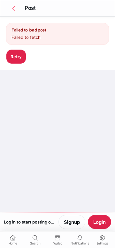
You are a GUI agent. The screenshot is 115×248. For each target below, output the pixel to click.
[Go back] (14, 8)
